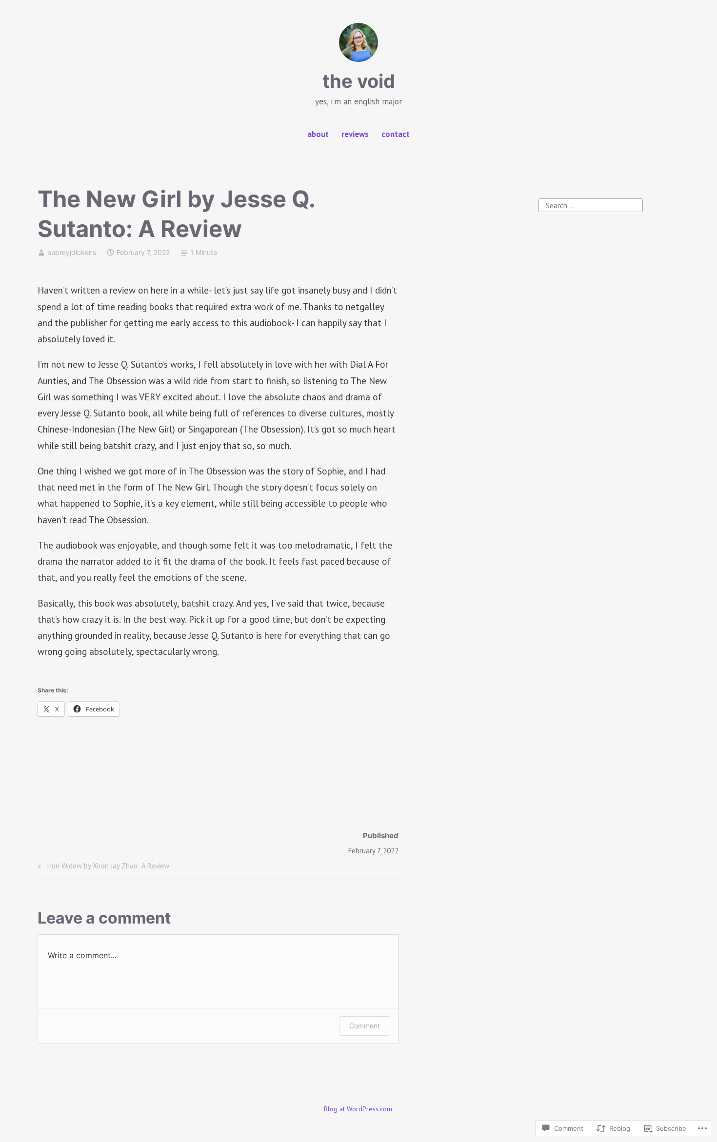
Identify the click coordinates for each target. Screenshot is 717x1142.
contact (395, 134)
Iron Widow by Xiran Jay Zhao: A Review (102, 868)
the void (358, 81)
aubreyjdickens (71, 252)
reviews (355, 134)
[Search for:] (590, 204)
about (318, 134)
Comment (364, 1026)
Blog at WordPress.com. (359, 1108)
